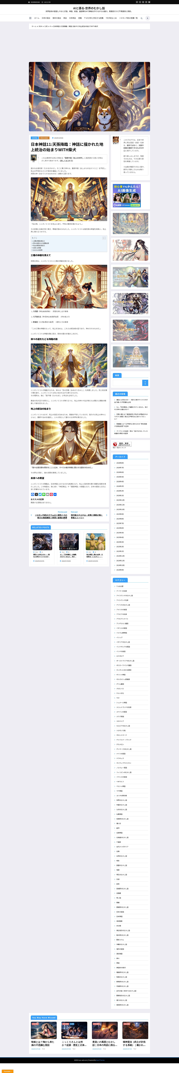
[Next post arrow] (106, 515)
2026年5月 (120, 477)
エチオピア (120, 656)
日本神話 (72, 18)
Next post (74, 512)
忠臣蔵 (118, 893)
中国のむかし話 (121, 805)
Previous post (62, 512)
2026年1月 (120, 495)
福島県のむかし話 (122, 972)
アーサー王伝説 (121, 591)
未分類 (118, 926)
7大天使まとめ (111, 18)
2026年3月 (120, 486)
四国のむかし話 (121, 865)
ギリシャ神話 (120, 674)
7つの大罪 (119, 586)
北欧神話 (119, 833)
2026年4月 (120, 481)
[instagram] (146, 2)
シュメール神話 (121, 702)
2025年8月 (120, 519)
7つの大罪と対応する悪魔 (93, 18)
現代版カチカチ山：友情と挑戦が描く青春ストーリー (87, 516)
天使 (117, 879)
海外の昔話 (57, 18)
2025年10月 (120, 509)
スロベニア (120, 721)
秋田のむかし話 (121, 977)
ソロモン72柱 (121, 730)
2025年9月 (120, 514)
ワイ (36, 552)
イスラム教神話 (121, 633)
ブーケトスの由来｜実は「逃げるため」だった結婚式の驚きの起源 (131, 432)
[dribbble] (143, 2)
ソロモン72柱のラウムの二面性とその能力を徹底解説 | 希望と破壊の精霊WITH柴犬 (51, 517)
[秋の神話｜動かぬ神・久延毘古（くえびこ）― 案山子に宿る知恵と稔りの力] (95, 541)
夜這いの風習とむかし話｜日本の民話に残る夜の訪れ (103, 1043)
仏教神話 (119, 814)
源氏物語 (119, 954)
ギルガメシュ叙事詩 (123, 679)
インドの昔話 (120, 651)
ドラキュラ (120, 758)
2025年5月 (120, 533)
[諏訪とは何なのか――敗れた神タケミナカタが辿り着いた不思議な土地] (42, 541)
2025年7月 (120, 523)
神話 (65, 18)
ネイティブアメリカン (123, 763)
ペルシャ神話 (120, 786)
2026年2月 (120, 491)
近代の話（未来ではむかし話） (126, 991)
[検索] (141, 18)
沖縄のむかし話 (121, 944)
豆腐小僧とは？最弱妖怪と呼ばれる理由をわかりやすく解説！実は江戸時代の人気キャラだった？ (131, 416)
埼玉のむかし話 (121, 874)
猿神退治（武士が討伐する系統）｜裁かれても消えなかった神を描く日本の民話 (134, 1043)
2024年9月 (120, 570)
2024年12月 (120, 556)
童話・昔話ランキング (119, 448)
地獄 (117, 870)
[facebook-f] (137, 2)
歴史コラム (120, 940)
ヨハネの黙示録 (121, 795)
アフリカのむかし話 (123, 605)
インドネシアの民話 (123, 647)
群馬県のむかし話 (122, 981)
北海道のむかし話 (122, 837)
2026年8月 (120, 463)
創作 (117, 828)
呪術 (117, 861)
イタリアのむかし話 (123, 642)
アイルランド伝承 (122, 600)
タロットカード (121, 735)
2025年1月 (120, 551)
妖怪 (117, 884)
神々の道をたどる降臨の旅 (41, 243)
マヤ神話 (119, 791)
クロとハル (120, 688)
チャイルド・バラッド (123, 740)
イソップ (119, 637)
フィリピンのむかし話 (123, 772)
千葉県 (118, 842)
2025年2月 (120, 546)
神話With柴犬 (44, 138)
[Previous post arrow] (31, 515)
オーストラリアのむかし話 (125, 661)
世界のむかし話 (121, 800)
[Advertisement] (89, 45)
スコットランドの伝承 (123, 707)
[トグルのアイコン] (30, 18)
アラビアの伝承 (121, 614)
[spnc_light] (147, 18)
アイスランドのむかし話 (124, 595)
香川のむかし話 (121, 1000)
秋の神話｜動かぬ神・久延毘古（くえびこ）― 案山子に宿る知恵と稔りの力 (95, 556)
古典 (117, 851)
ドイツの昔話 (120, 753)
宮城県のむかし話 (122, 888)
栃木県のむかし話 (122, 935)
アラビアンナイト (122, 619)
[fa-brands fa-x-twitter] (140, 2)
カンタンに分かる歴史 (123, 670)
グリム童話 (120, 684)
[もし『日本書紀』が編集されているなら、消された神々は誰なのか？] (69, 541)
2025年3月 (120, 542)
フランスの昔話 (121, 777)
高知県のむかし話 (122, 1005)
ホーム (36, 18)
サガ (117, 698)
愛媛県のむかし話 (122, 907)
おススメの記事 (37, 250)
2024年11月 (120, 560)
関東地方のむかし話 (123, 995)
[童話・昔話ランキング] (122, 444)
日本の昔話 (46, 18)
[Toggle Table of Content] (103, 238)
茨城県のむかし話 (122, 986)
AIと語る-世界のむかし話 (89, 8)
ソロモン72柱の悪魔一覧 (128, 18)
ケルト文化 (120, 693)
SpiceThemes (100, 1060)
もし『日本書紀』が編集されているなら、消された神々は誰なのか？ (68, 556)
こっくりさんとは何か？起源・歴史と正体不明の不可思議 (73, 1043)
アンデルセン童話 (122, 623)
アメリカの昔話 (121, 609)
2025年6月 (120, 528)
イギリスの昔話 (121, 628)
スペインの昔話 (121, 712)
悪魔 (80, 18)
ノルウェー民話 (121, 767)
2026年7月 (120, 467)
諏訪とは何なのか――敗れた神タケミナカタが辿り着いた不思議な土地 (41, 556)
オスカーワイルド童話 (123, 665)
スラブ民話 (120, 716)
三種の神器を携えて (39, 241)
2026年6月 (120, 472)
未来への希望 (37, 248)
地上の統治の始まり (39, 245)
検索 (117, 375)
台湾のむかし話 (121, 856)
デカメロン (120, 744)
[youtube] (149, 2)
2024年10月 (120, 565)
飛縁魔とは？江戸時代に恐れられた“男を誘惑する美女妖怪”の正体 (130, 425)
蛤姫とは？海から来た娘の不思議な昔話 (42, 1043)
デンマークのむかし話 (123, 749)
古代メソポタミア (122, 846)
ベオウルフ (120, 781)
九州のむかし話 (121, 809)
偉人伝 (118, 823)
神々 (117, 958)
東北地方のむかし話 (123, 930)
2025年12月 (120, 500)
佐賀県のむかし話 (122, 819)
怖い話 (118, 898)
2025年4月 (120, 537)
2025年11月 (120, 505)
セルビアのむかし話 (123, 726)
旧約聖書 (119, 921)
